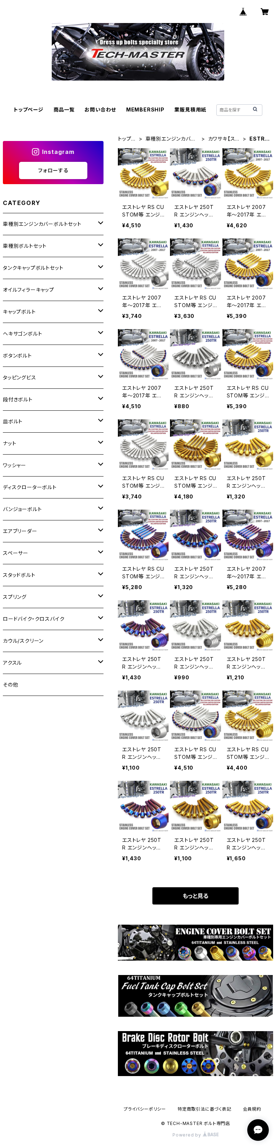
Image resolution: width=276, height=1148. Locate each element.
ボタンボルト (17, 355)
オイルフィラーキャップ (28, 290)
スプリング (15, 597)
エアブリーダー (20, 531)
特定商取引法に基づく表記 (204, 1109)
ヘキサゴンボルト (22, 334)
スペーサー (15, 553)
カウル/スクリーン (23, 641)
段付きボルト (18, 399)
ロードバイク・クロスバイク (33, 619)
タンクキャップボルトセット (33, 268)
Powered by (187, 1135)
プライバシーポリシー (145, 1109)
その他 (10, 685)
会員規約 (252, 1109)
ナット (9, 443)
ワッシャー (14, 465)
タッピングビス (19, 377)
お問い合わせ (100, 109)
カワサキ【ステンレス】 (224, 139)
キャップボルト (19, 312)
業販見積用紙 (190, 109)
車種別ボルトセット (25, 246)
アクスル (12, 663)
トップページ (28, 109)
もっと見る (195, 895)
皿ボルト (13, 421)
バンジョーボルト (22, 509)
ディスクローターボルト (30, 487)
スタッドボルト (19, 575)
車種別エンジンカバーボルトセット (171, 139)
